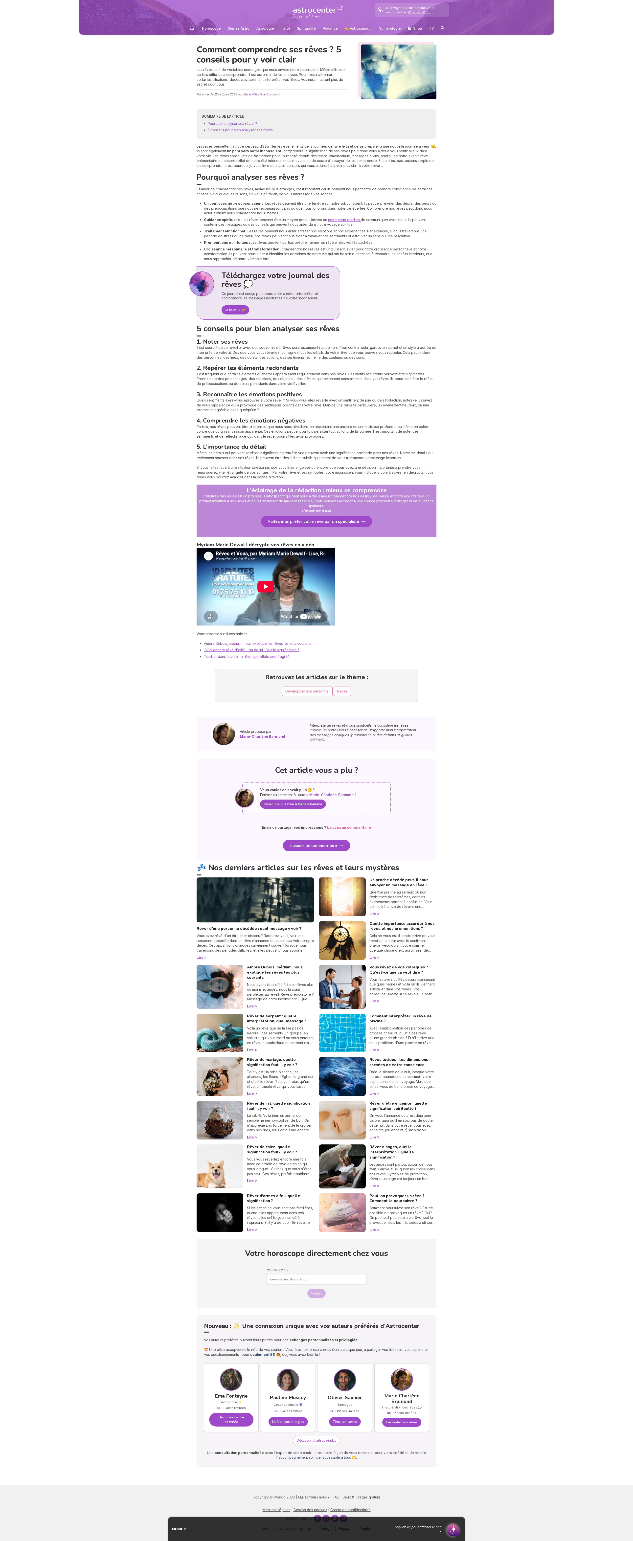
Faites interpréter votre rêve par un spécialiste (313, 521)
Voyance (330, 28)
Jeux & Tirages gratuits (362, 1497)
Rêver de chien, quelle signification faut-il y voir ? (272, 1149)
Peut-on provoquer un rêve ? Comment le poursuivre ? (397, 1198)
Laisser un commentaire (313, 845)
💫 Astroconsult (358, 28)
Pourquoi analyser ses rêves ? (233, 123)
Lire (200, 957)
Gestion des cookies (310, 1510)
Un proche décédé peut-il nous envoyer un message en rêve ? (399, 882)
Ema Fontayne (231, 1396)
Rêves (342, 691)
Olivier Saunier (345, 1397)
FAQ (336, 1497)
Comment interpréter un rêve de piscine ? (400, 1018)
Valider (316, 1293)
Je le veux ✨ (235, 310)
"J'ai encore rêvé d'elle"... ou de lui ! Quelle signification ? (251, 650)
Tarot (285, 28)
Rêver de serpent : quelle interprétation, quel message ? (276, 1018)
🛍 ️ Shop (415, 28)
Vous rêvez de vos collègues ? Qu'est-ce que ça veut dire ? (398, 969)
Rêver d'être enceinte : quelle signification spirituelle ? (398, 1106)
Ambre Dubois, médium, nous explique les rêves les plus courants (257, 643)
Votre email (278, 1270)
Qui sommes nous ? (314, 1497)
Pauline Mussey (288, 1397)
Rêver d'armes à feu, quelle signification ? (273, 1198)
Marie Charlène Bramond (401, 1398)
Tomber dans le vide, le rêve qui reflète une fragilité (247, 656)
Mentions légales (276, 1510)
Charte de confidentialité (350, 1510)
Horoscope (211, 28)
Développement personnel (307, 691)
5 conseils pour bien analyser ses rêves (240, 130)
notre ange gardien (344, 220)
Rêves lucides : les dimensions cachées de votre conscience (398, 1062)
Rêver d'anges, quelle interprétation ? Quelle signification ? (391, 1152)
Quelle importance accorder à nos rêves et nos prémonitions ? (402, 926)
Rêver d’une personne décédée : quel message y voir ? (249, 928)
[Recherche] (442, 29)
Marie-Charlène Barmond (261, 94)
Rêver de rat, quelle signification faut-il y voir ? (278, 1106)
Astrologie (265, 28)
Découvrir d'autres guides (317, 1440)
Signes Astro (238, 28)
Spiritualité (306, 28)
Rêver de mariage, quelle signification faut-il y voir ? (272, 1062)
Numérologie (390, 28)
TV (431, 28)
